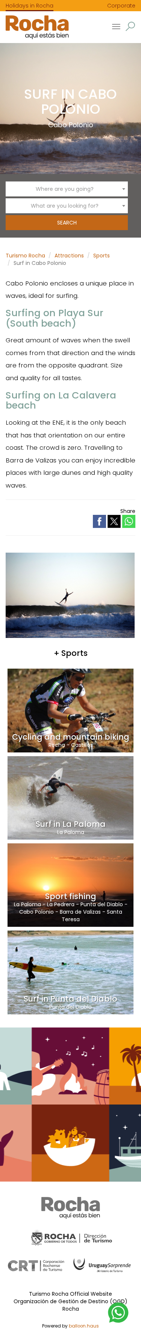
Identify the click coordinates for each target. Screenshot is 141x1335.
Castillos (82, 745)
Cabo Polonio (70, 124)
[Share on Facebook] (100, 521)
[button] (130, 26)
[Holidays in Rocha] (34, 27)
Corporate (121, 5)
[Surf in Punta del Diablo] (70, 972)
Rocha (57, 745)
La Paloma (70, 832)
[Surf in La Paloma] (70, 797)
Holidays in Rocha (29, 5)
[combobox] (67, 188)
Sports (101, 255)
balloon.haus (84, 1326)
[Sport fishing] (70, 885)
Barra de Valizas (80, 912)
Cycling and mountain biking (70, 736)
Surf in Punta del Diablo (70, 998)
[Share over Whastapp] (128, 521)
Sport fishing (70, 896)
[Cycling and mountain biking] (70, 710)
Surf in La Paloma (71, 824)
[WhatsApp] (118, 1312)
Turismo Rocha (25, 255)
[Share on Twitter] (115, 521)
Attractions (69, 255)
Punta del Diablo (101, 904)
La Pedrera (60, 904)
